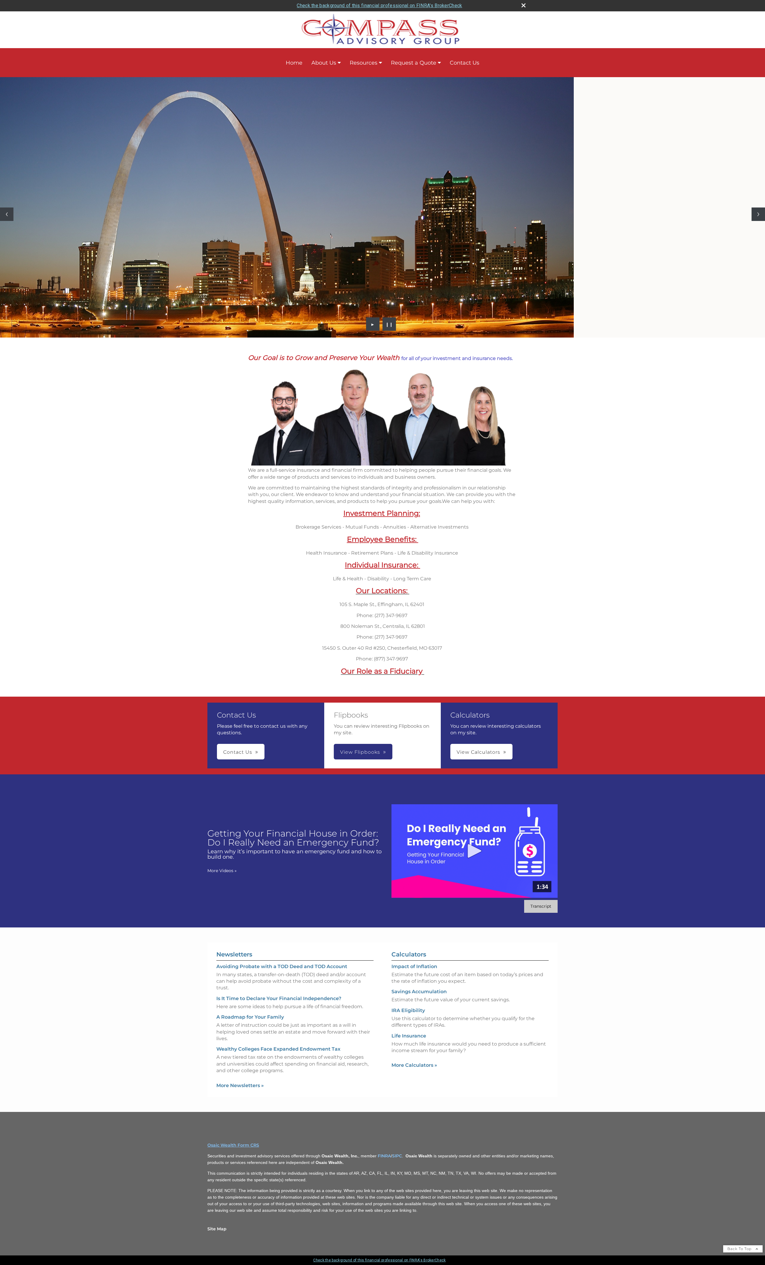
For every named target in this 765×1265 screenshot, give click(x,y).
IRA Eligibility (408, 1010)
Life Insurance (408, 1036)
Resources (363, 62)
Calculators (408, 954)
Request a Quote (413, 62)
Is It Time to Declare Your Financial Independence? (278, 998)
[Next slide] (758, 214)
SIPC (397, 1156)
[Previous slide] (6, 214)
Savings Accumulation (419, 991)
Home (294, 62)
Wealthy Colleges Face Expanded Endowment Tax (278, 1049)
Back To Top (740, 1248)
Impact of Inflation (414, 966)
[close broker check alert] (523, 5)
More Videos (222, 871)
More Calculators (414, 1065)
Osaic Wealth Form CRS (233, 1145)
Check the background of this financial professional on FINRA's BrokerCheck (379, 5)
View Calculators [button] (478, 752)
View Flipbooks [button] (360, 752)
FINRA (384, 1156)
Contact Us (464, 62)
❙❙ (389, 324)
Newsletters (234, 954)
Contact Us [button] (237, 752)
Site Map (217, 1229)
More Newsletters (240, 1085)
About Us (323, 62)
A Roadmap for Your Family (250, 1017)
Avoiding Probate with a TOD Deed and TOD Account (281, 966)
